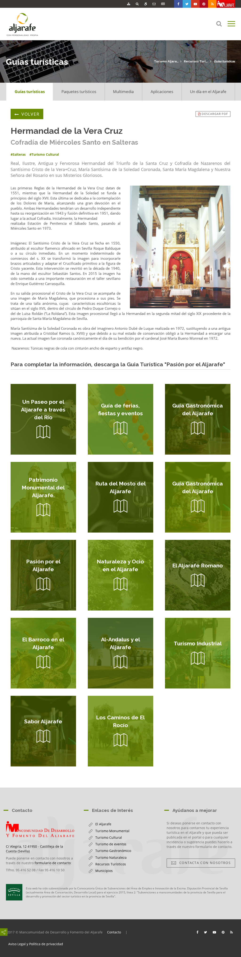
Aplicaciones (162, 91)
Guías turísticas (224, 61)
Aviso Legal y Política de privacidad (35, 944)
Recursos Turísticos (196, 61)
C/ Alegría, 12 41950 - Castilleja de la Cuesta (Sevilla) (34, 848)
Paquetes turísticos (78, 91)
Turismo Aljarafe (166, 61)
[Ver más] (43, 419)
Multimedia (123, 91)
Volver (30, 114)
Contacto (114, 932)
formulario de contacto (53, 863)
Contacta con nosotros (204, 863)
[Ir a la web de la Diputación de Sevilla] (14, 892)
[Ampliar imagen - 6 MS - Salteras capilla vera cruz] (180, 247)
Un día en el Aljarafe (208, 91)
